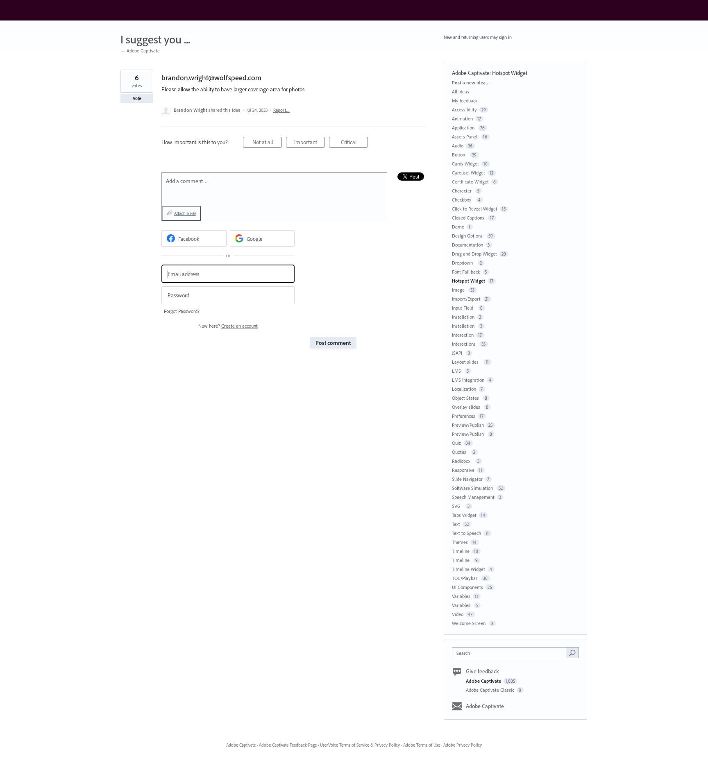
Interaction (463, 335)
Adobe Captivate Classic (490, 690)
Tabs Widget (464, 515)
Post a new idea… (471, 82)
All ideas (460, 91)
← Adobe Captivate (140, 51)
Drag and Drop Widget (474, 254)
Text (456, 524)
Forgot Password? (182, 311)
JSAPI (457, 353)
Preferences (463, 416)
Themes (460, 542)
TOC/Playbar (465, 578)
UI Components (467, 587)
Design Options (468, 236)
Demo (458, 227)
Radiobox (462, 461)
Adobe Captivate (471, 73)
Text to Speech (466, 533)
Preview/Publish (468, 425)
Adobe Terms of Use (421, 745)
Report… (281, 110)
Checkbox (463, 200)
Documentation (467, 245)
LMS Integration (468, 380)
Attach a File (185, 213)
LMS (457, 371)
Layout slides (466, 362)
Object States (466, 398)
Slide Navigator (467, 479)
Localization (464, 389)
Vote (137, 98)
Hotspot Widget (509, 73)
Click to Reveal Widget (474, 209)
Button (459, 155)
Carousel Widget (468, 173)
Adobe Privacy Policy (462, 745)
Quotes (460, 452)
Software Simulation (473, 488)
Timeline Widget (468, 569)
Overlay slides (466, 407)
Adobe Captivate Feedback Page (288, 745)
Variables (461, 596)
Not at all (267, 143)
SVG (457, 506)
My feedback (465, 100)
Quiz (456, 443)
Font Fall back (466, 272)
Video (457, 614)
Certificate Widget (470, 182)
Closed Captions (469, 218)
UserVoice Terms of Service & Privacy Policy (360, 745)
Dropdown (463, 263)
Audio (457, 146)
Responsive (463, 470)
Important (309, 143)
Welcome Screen (469, 623)
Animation (462, 118)
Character (462, 191)
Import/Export (466, 299)
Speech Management (473, 497)
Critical (354, 143)
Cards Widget (465, 164)
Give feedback (482, 671)
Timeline (461, 551)
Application (464, 128)
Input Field (464, 308)
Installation (463, 317)
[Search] (572, 652)
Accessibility (464, 109)
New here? (228, 326)
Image (459, 290)
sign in (505, 37)
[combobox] (511, 653)
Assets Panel (465, 137)
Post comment (333, 342)
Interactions (464, 344)
